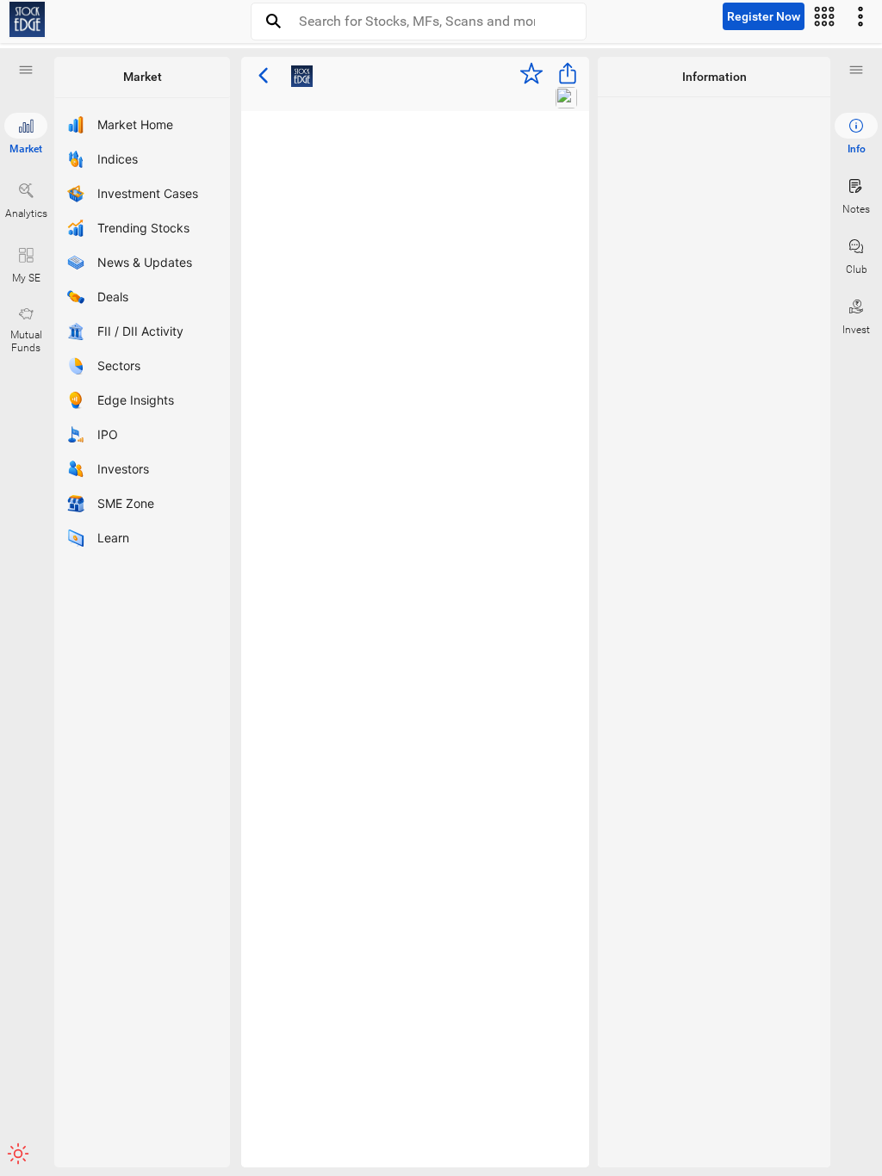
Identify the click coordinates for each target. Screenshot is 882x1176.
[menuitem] (856, 134)
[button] (25, 69)
